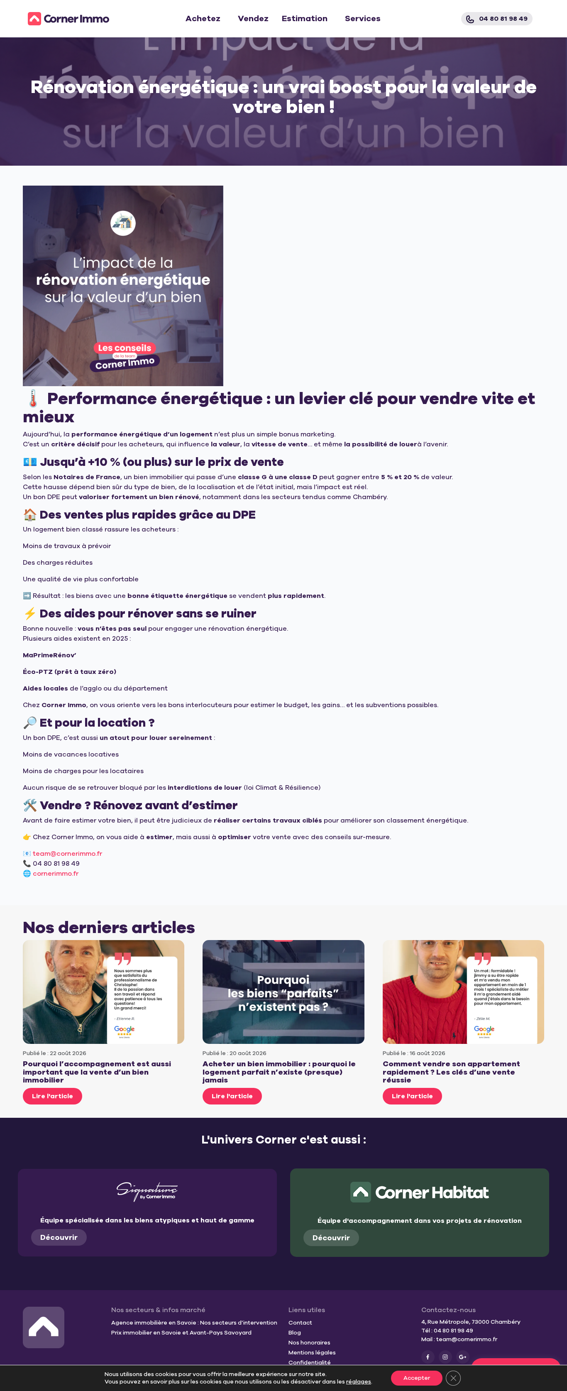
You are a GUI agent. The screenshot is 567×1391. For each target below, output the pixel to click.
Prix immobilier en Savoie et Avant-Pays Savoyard (181, 1333)
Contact (300, 1323)
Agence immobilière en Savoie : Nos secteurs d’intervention (194, 1323)
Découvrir (59, 1237)
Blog (294, 1333)
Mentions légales (312, 1353)
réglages (358, 1382)
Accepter (416, 1378)
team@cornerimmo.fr (466, 1339)
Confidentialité (309, 1363)
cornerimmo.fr (55, 873)
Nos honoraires (309, 1343)
